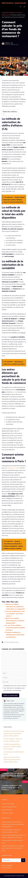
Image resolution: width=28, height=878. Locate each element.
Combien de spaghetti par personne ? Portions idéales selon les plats (12, 746)
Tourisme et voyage (8, 804)
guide (14, 392)
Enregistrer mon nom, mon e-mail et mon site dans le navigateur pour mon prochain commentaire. (14, 688)
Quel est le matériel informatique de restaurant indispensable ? (15, 620)
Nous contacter (6, 868)
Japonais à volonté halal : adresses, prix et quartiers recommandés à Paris (12, 759)
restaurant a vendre (13, 468)
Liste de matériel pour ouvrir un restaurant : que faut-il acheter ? (15, 613)
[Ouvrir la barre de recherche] (20, 6)
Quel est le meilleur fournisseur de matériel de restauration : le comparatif (15, 606)
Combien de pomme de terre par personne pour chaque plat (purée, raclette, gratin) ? (14, 733)
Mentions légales (7, 865)
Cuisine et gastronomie (11, 642)
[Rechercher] (23, 860)
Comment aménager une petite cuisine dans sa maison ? (11, 787)
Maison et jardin (7, 810)
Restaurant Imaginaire (8, 12)
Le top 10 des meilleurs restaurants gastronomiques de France (15, 627)
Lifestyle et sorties (7, 813)
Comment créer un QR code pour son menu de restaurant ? (13, 774)
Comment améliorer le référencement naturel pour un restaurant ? (15, 634)
